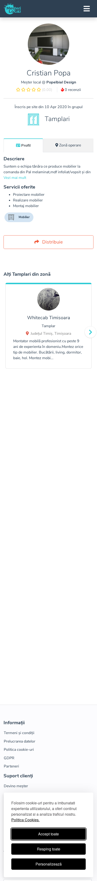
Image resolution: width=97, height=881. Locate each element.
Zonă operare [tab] (70, 145)
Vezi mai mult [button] (15, 177)
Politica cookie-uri (19, 749)
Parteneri (11, 766)
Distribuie (52, 242)
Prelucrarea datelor (19, 741)
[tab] (23, 145)
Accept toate (48, 834)
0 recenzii (72, 89)
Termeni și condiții (19, 732)
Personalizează (49, 864)
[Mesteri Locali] (12, 9)
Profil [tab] (26, 145)
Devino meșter (16, 786)
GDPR (9, 758)
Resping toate (48, 849)
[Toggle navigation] (86, 8)
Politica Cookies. (25, 819)
